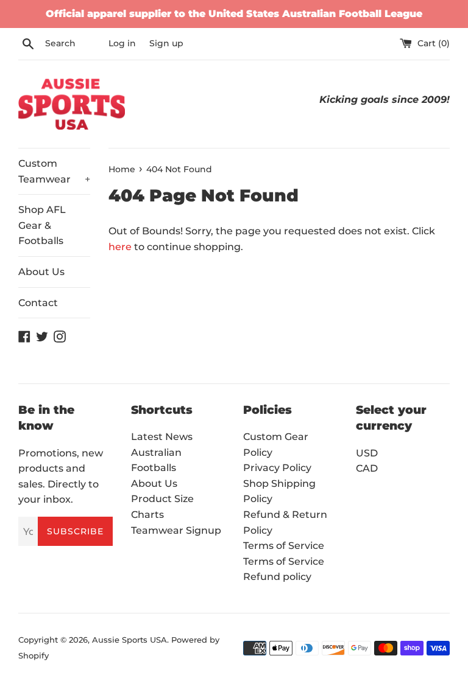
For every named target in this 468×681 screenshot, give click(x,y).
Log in (122, 43)
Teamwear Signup (176, 530)
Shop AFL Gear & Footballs (42, 225)
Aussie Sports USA (129, 639)
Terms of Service (283, 545)
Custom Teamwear (54, 171)
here (120, 247)
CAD (367, 468)
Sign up (166, 43)
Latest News (162, 436)
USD (367, 453)
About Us (41, 272)
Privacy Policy (277, 467)
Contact (38, 303)
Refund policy (277, 576)
